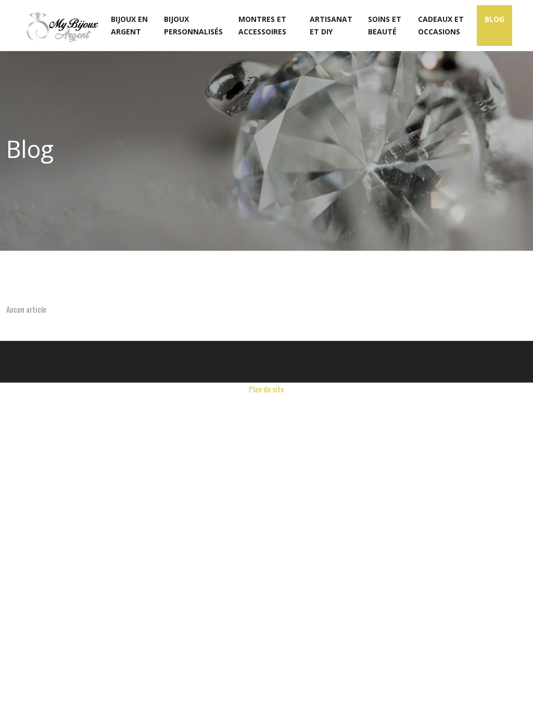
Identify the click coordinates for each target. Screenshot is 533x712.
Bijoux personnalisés (193, 25)
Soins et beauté (384, 25)
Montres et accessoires (262, 25)
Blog (494, 19)
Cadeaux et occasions (441, 25)
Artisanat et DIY (331, 25)
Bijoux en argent (129, 25)
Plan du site (266, 389)
